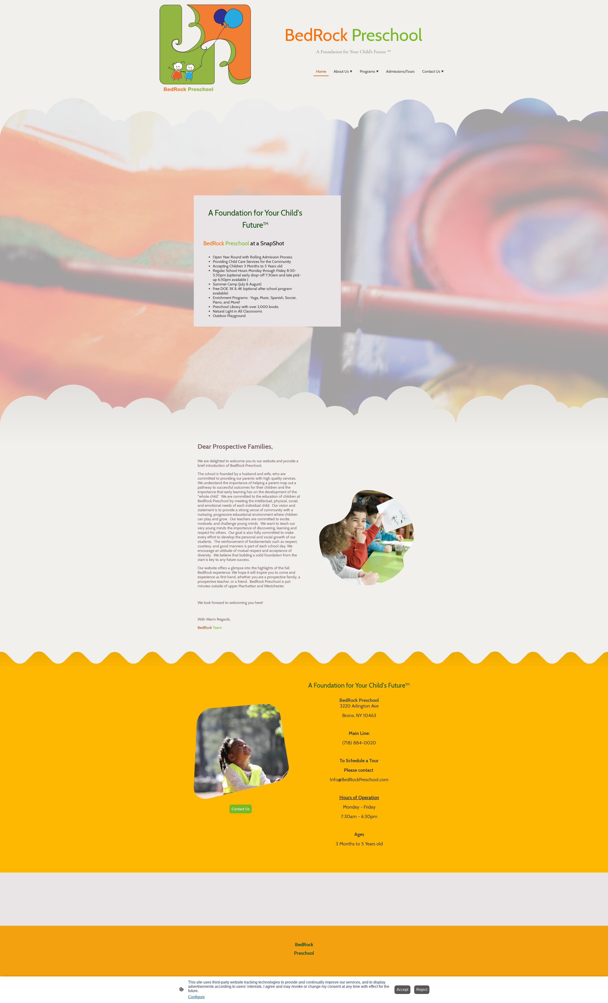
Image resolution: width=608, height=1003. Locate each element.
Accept (402, 990)
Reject (421, 990)
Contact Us (241, 809)
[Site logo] (205, 48)
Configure (196, 997)
